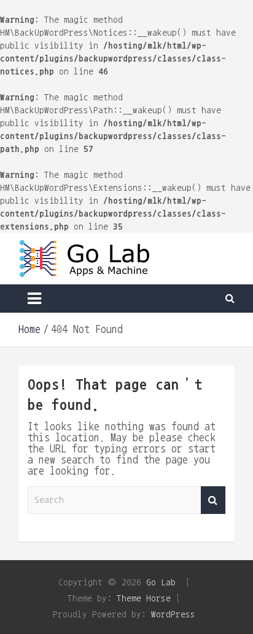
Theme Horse (144, 598)
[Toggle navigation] (34, 298)
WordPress (173, 614)
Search (213, 500)
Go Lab (161, 582)
